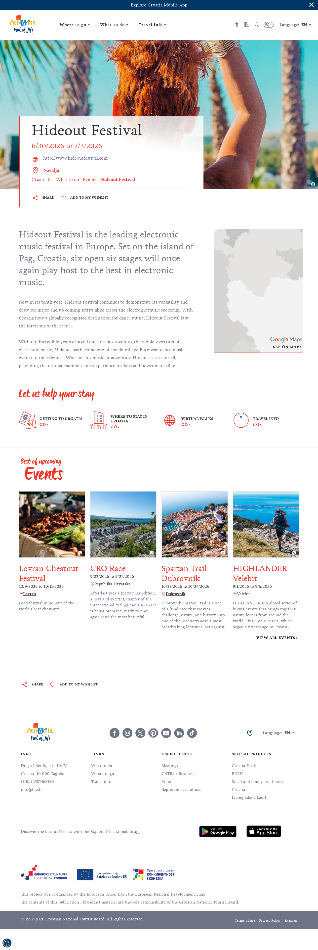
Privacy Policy (269, 920)
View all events (275, 637)
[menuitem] (218, 831)
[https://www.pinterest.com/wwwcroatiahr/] (153, 733)
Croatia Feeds (244, 765)
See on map (286, 347)
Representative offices (181, 789)
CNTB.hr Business (177, 773)
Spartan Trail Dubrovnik (183, 573)
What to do (101, 765)
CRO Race (107, 568)
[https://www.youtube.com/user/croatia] (166, 733)
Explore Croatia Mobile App (159, 5)
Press (166, 781)
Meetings (169, 765)
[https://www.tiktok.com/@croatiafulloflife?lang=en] (192, 733)
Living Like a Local (249, 797)
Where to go (102, 773)
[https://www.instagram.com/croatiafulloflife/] (127, 733)
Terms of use (245, 920)
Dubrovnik (175, 593)
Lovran (29, 593)
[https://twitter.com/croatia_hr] (140, 733)
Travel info (101, 781)
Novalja (51, 170)
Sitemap (290, 920)
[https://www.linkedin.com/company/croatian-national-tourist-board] (179, 733)
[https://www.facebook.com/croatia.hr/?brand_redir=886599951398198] (114, 733)
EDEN (237, 773)
